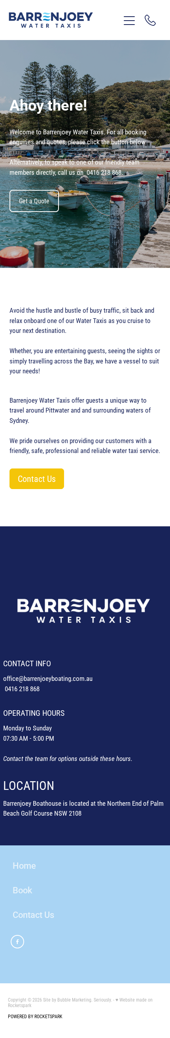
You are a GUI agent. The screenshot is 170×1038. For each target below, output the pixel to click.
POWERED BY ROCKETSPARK (35, 1016)
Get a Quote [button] (34, 201)
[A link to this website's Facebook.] (17, 941)
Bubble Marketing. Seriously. (84, 999)
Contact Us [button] (37, 478)
